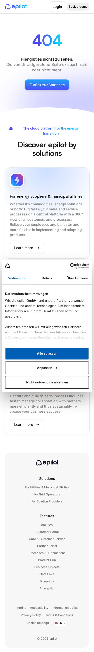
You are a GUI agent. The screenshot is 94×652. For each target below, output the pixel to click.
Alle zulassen (47, 353)
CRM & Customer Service (47, 539)
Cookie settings (37, 623)
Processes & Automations (46, 553)
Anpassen (44, 368)
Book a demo (78, 6)
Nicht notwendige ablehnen (47, 382)
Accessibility (39, 607)
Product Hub (47, 560)
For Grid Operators (47, 494)
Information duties (65, 607)
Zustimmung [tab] (17, 278)
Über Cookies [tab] (77, 278)
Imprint (21, 607)
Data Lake (47, 574)
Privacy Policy (31, 615)
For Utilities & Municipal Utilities (47, 487)
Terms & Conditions (59, 615)
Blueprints (47, 581)
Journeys (47, 524)
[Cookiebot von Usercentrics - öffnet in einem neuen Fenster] (70, 266)
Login (57, 7)
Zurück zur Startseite (47, 85)
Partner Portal (47, 546)
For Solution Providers (47, 501)
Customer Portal (47, 532)
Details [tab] (47, 278)
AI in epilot (47, 588)
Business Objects (46, 567)
